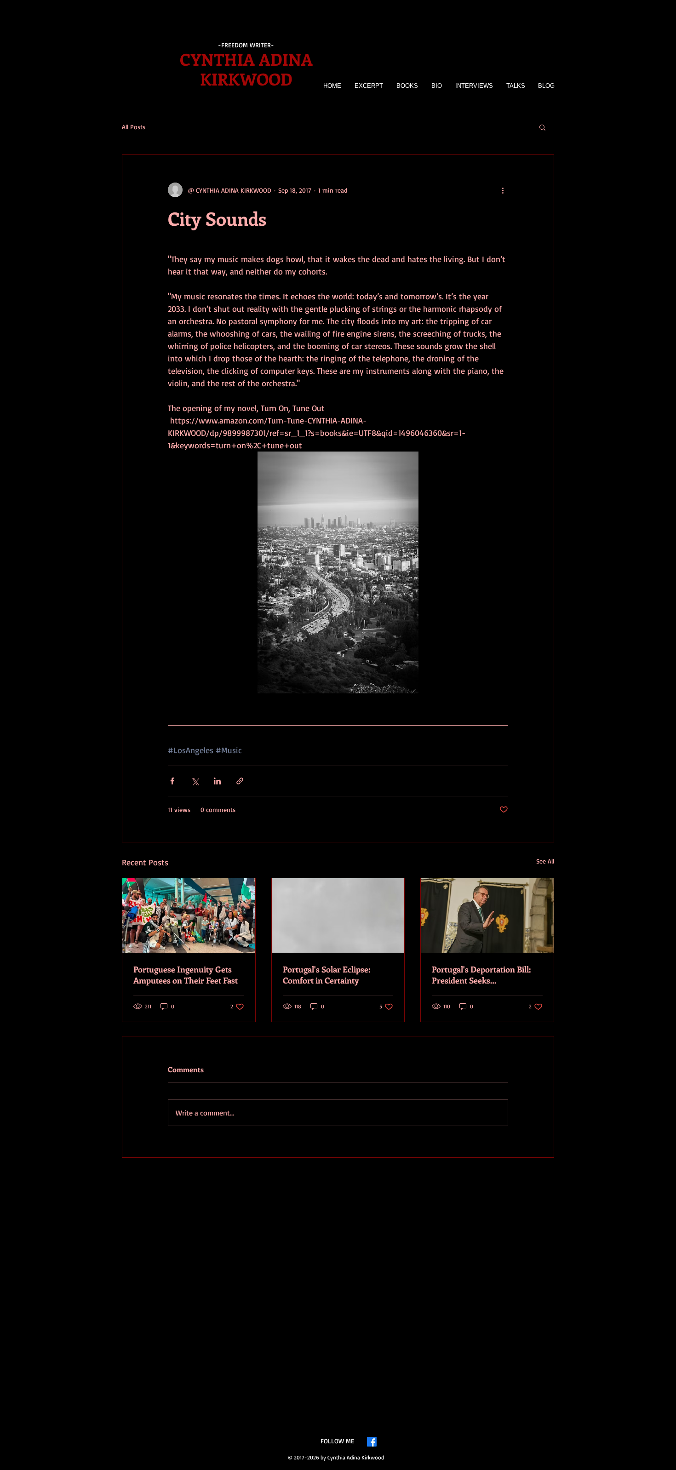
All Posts (133, 127)
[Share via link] (239, 781)
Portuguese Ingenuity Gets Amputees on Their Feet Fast (185, 975)
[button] (542, 127)
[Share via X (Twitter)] (194, 781)
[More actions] (502, 189)
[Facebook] (372, 1442)
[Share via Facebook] (172, 781)
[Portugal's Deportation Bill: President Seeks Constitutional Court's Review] (487, 915)
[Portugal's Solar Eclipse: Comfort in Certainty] (338, 915)
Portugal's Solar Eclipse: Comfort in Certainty (326, 975)
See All (545, 861)
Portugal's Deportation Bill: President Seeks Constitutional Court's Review (486, 975)
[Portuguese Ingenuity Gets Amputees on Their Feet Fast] (188, 915)
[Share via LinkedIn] (217, 781)
